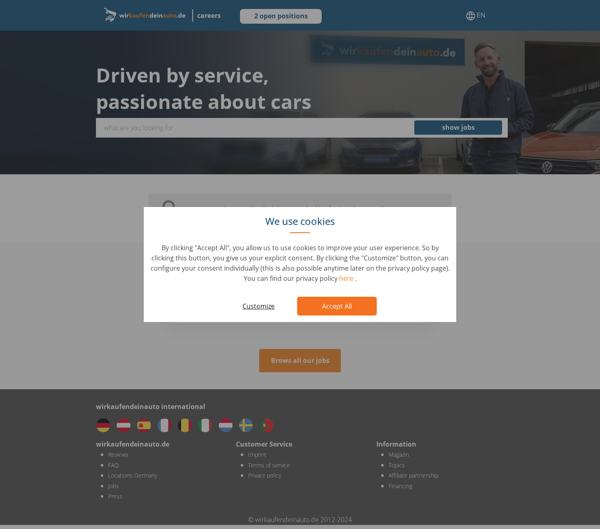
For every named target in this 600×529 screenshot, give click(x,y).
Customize (258, 306)
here (347, 278)
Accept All (337, 306)
